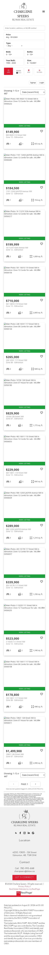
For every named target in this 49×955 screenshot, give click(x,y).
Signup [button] (33, 82)
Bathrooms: (30, 54)
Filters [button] (39, 71)
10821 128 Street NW (15, 755)
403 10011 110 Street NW (16, 474)
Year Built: (11, 63)
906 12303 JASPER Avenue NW (18, 530)
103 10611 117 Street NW (16, 699)
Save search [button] (8, 71)
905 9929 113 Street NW (16, 136)
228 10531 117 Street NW (16, 361)
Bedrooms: (9, 54)
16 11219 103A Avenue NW (17, 248)
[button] (16, 833)
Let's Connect (24, 878)
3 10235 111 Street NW (15, 642)
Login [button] (41, 82)
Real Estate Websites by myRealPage (24, 889)
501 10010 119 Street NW (16, 305)
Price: (12, 37)
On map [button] (28, 71)
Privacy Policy (24, 886)
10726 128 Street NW (15, 417)
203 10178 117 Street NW (16, 586)
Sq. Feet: (31, 63)
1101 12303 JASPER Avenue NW (19, 192)
